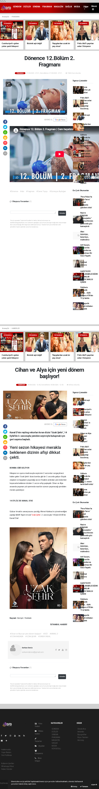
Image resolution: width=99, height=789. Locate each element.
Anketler (80, 732)
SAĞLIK (68, 6)
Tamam (85, 786)
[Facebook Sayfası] (2, 736)
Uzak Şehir (36, 515)
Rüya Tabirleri (82, 737)
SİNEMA (36, 6)
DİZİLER (27, 6)
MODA (77, 6)
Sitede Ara (81, 729)
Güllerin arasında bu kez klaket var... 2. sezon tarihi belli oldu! (86, 140)
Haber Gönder (6, 769)
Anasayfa (5, 17)
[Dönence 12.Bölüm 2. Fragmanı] (35, 97)
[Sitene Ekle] (7, 741)
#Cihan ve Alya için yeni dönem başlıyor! (25, 634)
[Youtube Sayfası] (16, 736)
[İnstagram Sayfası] (11, 736)
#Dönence (14, 191)
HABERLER (15, 328)
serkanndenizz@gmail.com (33, 652)
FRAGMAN (47, 6)
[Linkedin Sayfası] (20, 736)
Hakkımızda (6, 750)
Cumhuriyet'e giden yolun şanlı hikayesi (85, 153)
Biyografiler (82, 734)
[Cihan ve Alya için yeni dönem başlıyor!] (35, 405)
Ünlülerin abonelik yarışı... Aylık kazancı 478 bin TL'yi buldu (86, 292)
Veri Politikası (6, 755)
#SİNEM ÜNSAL (44, 636)
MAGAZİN (58, 6)
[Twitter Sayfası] (7, 736)
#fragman (30, 191)
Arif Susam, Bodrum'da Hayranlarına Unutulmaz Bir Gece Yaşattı (86, 250)
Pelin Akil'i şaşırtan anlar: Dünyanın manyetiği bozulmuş (86, 103)
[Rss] (25, 736)
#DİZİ (45, 634)
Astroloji (80, 740)
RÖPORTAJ (56, 749)
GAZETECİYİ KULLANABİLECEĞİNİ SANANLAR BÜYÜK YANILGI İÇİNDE (89, 276)
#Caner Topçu (42, 191)
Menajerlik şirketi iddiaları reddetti (86, 306)
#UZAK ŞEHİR (30, 636)
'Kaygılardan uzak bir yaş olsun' (85, 127)
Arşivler (41, 746)
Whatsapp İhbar (7, 766)
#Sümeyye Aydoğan (58, 191)
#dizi (22, 191)
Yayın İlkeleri (6, 752)
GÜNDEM (17, 6)
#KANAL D (54, 634)
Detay (74, 786)
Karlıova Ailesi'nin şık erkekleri (85, 90)
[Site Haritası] (3, 741)
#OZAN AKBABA (16, 636)
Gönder (62, 213)
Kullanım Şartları (7, 763)
